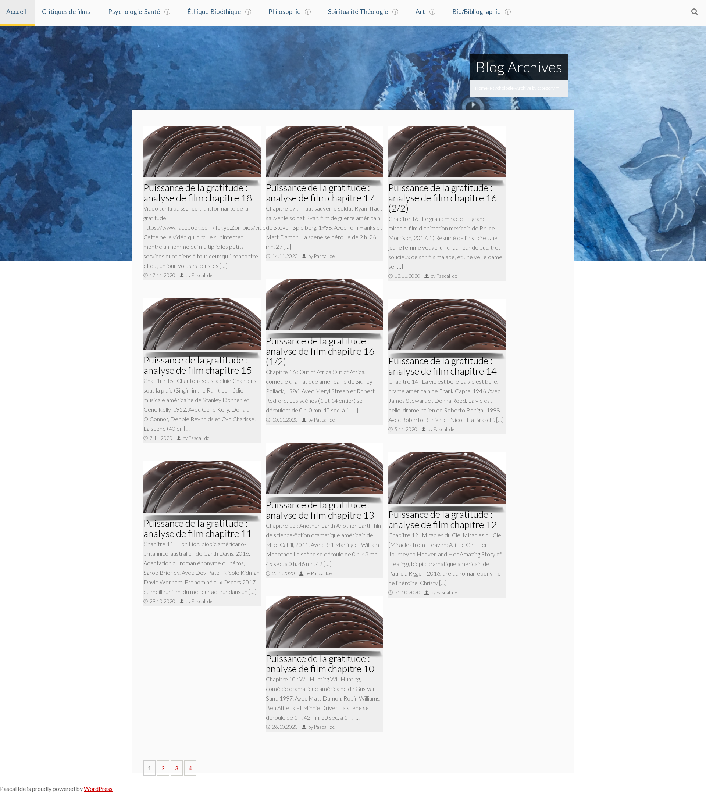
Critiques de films (66, 11)
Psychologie (502, 88)
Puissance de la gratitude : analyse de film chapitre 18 (197, 193)
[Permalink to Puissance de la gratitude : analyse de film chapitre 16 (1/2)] (324, 304)
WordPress (98, 788)
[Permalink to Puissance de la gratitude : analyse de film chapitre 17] (324, 151)
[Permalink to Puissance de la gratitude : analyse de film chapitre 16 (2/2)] (447, 151)
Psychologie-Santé (134, 11)
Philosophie (284, 11)
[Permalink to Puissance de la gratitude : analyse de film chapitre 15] (202, 324)
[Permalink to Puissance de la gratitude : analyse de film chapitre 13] (324, 468)
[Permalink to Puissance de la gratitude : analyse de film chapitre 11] (202, 487)
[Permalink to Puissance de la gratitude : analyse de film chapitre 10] (324, 622)
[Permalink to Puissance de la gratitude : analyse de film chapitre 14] (447, 324)
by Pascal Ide (199, 275)
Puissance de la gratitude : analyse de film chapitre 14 (442, 366)
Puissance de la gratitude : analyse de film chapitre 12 (442, 519)
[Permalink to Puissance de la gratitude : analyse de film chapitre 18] (202, 151)
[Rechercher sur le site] (694, 11)
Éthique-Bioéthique (214, 11)
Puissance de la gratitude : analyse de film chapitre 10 (320, 663)
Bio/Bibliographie (476, 11)
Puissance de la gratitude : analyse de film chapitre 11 (197, 528)
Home (481, 88)
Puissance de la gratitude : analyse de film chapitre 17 (320, 193)
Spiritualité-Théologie (358, 11)
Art (420, 11)
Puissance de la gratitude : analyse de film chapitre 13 (320, 510)
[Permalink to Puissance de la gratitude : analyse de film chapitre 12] (447, 478)
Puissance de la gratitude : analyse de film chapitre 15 (197, 365)
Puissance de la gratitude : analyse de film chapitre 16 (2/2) (442, 198)
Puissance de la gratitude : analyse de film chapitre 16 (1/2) (320, 351)
